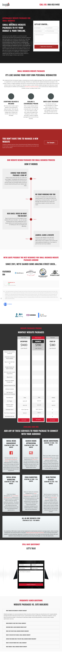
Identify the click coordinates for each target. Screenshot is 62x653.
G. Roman (10, 304)
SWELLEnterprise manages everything (35, 533)
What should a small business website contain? (16, 646)
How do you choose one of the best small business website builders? (21, 639)
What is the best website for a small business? (16, 642)
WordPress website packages (31, 87)
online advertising (47, 459)
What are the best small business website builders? (17, 631)
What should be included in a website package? (16, 610)
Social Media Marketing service (11, 496)
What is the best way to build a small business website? (18, 635)
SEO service (34, 459)
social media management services (11, 460)
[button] (24, 420)
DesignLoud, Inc (11, 282)
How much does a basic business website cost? (16, 627)
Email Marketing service (30, 494)
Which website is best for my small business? (16, 623)
